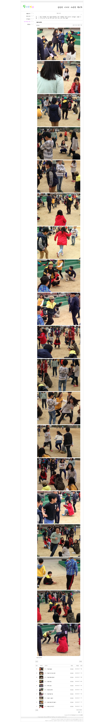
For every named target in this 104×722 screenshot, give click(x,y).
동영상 (28, 24)
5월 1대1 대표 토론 (51, 673)
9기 (51, 18)
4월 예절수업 (50, 694)
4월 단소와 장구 (50, 706)
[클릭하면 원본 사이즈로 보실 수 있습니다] (41, 670)
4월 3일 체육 (50, 689)
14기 (64, 18)
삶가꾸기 (69, 16)
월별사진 (28, 13)
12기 (59, 18)
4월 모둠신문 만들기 (51, 702)
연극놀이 (28, 19)
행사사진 (28, 16)
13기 (61, 18)
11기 (56, 18)
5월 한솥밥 (49, 669)
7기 (46, 18)
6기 (44, 18)
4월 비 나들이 (50, 698)
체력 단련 (49, 685)
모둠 (41, 16)
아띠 (48, 16)
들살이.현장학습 (53, 16)
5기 (42, 18)
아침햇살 (62, 16)
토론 (66, 16)
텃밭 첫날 (49, 681)
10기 (53, 18)
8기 (48, 18)
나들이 (78, 16)
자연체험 (44, 16)
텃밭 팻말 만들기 (51, 677)
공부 (58, 16)
